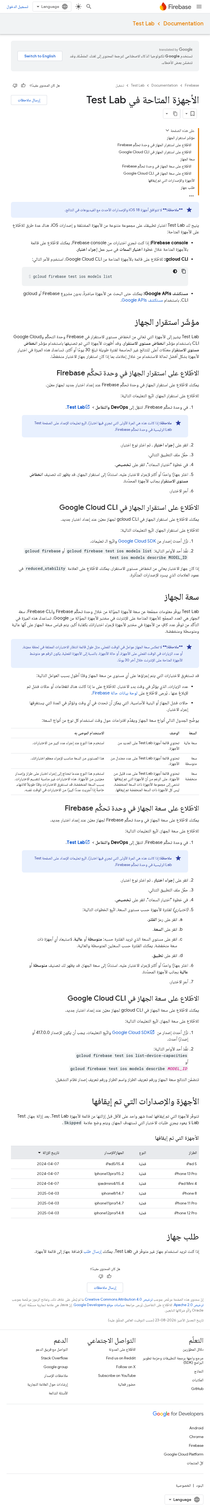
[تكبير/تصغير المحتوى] (167, 130)
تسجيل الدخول (17, 6)
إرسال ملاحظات (29, 100)
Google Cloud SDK (137, 541)
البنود (199, 1485)
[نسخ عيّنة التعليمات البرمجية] (183, 271)
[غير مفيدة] (15, 85)
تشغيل (119, 85)
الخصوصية (183, 1485)
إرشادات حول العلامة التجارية (47, 1384)
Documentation (183, 23)
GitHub (197, 1388)
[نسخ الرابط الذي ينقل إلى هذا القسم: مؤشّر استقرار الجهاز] (129, 322)
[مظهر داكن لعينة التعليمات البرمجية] (175, 271)
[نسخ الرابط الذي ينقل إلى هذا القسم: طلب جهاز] (161, 1237)
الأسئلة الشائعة (58, 1393)
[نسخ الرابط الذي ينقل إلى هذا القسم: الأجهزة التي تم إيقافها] (149, 1138)
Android (196, 1427)
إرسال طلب (92, 1251)
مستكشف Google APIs (142, 300)
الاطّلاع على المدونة (122, 1349)
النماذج (198, 1371)
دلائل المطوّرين (193, 1349)
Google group (55, 1366)
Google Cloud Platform (183, 1454)
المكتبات (197, 1379)
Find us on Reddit (121, 1358)
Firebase (192, 85)
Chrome (196, 1436)
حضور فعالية (127, 1384)
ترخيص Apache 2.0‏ (188, 1305)
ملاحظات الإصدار (56, 1375)
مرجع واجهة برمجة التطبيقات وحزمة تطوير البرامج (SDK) (173, 1360)
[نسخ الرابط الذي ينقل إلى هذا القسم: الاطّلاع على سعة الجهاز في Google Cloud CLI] (62, 998)
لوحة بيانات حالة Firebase (115, 693)
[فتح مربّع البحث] (89, 6)
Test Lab (143, 23)
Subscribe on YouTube (117, 1375)
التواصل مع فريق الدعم (52, 1349)
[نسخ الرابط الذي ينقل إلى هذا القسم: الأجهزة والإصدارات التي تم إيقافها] (86, 1102)
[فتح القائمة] (199, 6)
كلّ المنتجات (195, 1462)
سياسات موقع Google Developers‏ (99, 1305)
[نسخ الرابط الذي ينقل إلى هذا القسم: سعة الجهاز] (158, 597)
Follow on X (126, 1366)
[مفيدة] (23, 85)
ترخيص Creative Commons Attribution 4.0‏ (119, 1299)
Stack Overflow (54, 1358)
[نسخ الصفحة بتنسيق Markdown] (175, 113)
